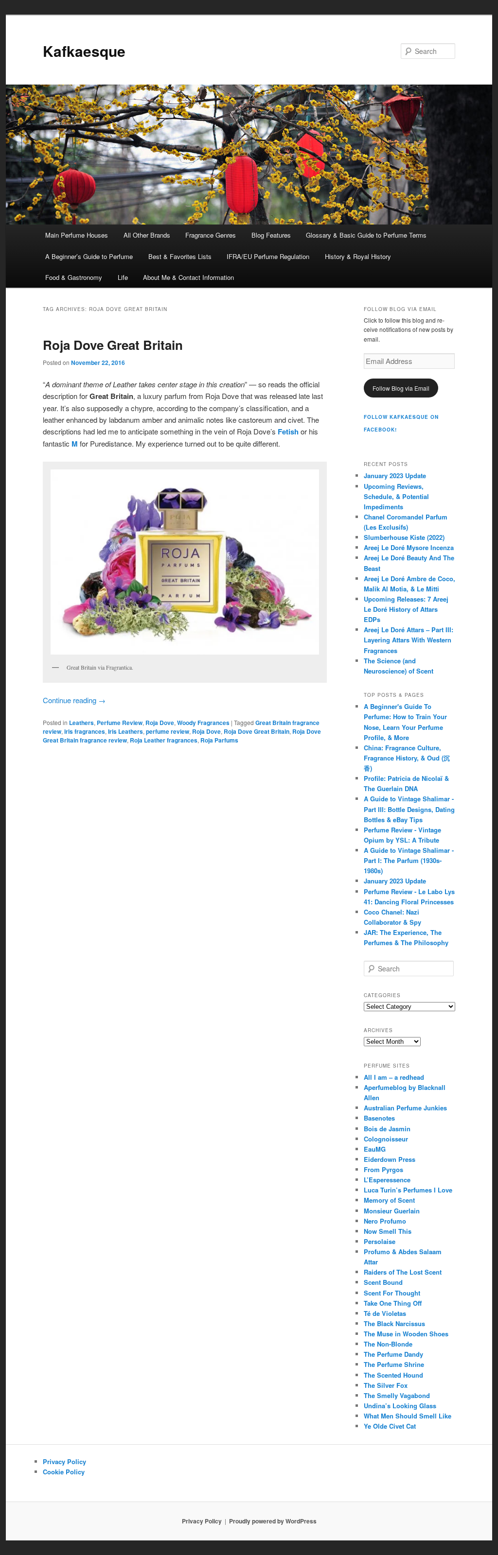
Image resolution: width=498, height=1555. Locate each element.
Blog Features (271, 235)
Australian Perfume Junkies (405, 1107)
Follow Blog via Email (401, 388)
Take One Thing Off (393, 1303)
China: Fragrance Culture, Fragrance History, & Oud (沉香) (407, 758)
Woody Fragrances (203, 722)
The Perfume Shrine (394, 1364)
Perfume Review (119, 722)
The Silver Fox (386, 1385)
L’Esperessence (387, 1179)
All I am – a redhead (394, 1077)
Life (123, 277)
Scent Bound (383, 1282)
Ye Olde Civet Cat (390, 1426)
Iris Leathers (125, 731)
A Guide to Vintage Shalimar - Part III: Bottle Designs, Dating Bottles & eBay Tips (409, 809)
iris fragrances (84, 731)
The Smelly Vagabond (397, 1395)
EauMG (375, 1149)
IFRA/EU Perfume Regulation (268, 256)
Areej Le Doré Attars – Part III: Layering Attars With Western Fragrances (408, 640)
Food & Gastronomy (73, 277)
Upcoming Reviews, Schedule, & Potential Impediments (396, 496)
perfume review (167, 731)
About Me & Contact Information (188, 277)
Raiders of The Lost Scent (403, 1272)
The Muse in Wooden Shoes (406, 1333)
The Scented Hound (393, 1375)
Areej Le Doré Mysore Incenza (409, 547)
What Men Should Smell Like (407, 1415)
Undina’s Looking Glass (400, 1405)
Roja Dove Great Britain (113, 345)
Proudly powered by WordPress (273, 1521)
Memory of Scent (389, 1200)
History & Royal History (358, 256)
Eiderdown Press (389, 1159)
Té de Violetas (385, 1313)
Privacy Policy (64, 1461)
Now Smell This (387, 1231)
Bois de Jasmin (387, 1128)
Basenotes (379, 1118)
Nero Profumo (385, 1221)
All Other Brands (147, 235)
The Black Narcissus (394, 1323)
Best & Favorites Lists (180, 256)
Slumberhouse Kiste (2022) (404, 537)
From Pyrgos (383, 1169)
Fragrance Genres (210, 235)
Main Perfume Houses (76, 235)
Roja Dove (159, 722)
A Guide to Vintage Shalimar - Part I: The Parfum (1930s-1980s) (409, 860)
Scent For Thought (392, 1292)
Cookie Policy (64, 1471)
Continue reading (74, 700)
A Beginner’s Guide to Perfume (89, 256)
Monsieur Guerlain (392, 1210)
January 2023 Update (395, 475)
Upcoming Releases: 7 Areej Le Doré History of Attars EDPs (406, 609)
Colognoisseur (386, 1138)
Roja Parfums (219, 740)
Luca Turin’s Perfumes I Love (408, 1189)
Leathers (81, 722)
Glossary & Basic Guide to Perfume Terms (366, 235)
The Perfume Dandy (393, 1354)
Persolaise (379, 1241)
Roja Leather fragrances (163, 740)
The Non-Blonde (388, 1343)
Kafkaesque (84, 50)
